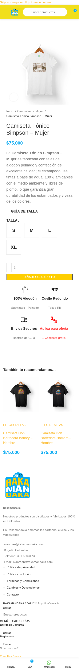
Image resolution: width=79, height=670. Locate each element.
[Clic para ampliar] (13, 97)
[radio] (13, 230)
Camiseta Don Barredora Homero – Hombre (56, 438)
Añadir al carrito (39, 277)
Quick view (8, 417)
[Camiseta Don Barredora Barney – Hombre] (21, 394)
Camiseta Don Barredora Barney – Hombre (17, 438)
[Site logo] (15, 11)
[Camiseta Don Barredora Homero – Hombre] (58, 394)
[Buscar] (27, 12)
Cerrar (7, 607)
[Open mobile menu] (5, 12)
